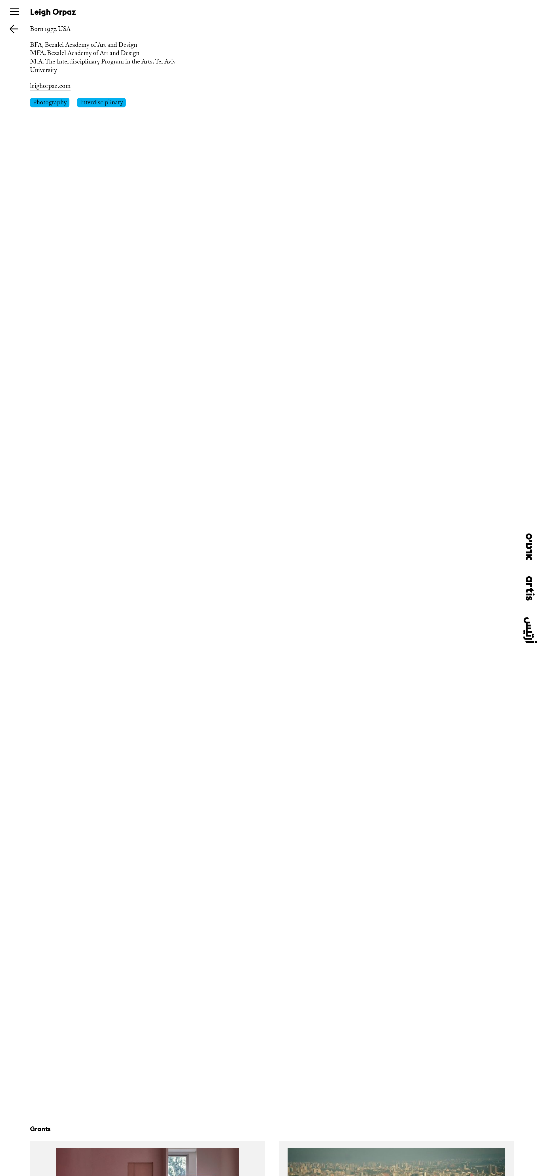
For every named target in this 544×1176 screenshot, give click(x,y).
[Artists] (14, 28)
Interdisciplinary (101, 102)
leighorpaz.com (50, 86)
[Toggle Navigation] (14, 11)
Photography (50, 102)
